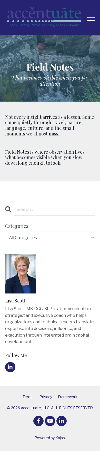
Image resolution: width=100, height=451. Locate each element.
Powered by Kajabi (50, 438)
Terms (28, 397)
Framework (67, 397)
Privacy (45, 397)
